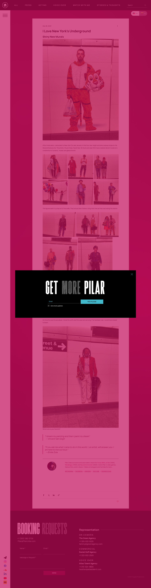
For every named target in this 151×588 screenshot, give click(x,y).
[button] (132, 274)
